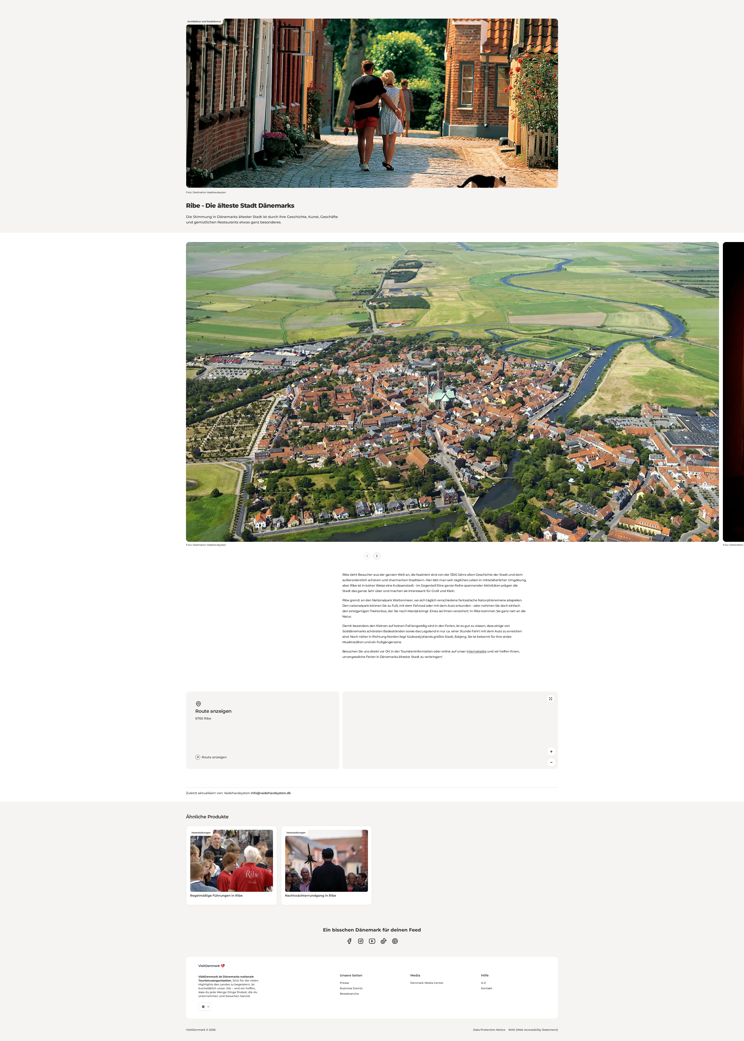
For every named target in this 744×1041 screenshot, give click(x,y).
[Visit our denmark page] (349, 941)
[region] (450, 730)
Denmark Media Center (426, 983)
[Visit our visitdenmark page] (372, 941)
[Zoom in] (551, 751)
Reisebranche (349, 993)
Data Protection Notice (489, 1030)
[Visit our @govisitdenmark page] (383, 941)
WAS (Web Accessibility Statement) (533, 1030)
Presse (344, 983)
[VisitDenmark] (211, 966)
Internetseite (477, 651)
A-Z (483, 983)
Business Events (351, 988)
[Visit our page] (360, 941)
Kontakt (486, 988)
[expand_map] (550, 699)
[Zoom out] (551, 762)
